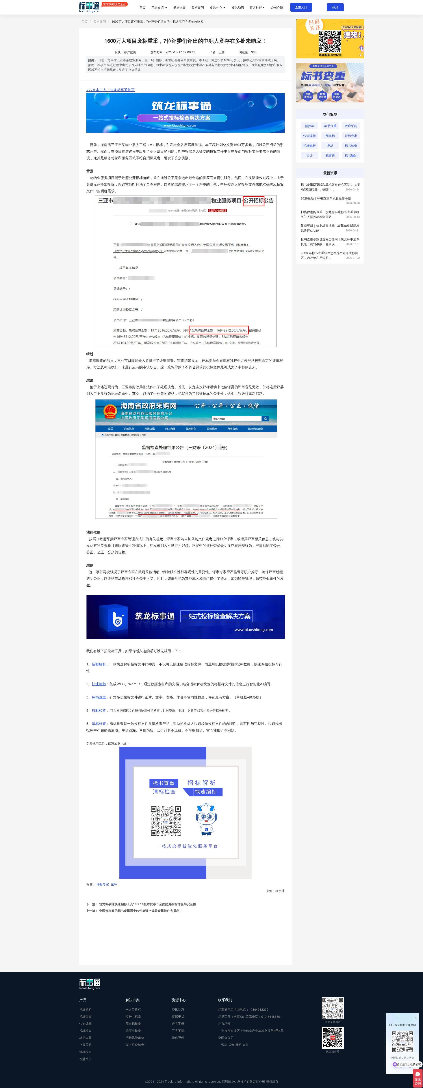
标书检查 (351, 145)
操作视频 (178, 1037)
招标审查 (85, 1016)
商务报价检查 (135, 1044)
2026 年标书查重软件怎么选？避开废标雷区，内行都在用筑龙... (330, 255)
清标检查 (85, 1051)
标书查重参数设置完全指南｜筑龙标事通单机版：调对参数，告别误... (330, 241)
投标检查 (99, 710)
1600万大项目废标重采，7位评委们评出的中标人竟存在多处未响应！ (159, 21)
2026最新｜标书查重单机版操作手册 (330, 198)
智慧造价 (85, 1059)
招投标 (309, 126)
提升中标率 (133, 1016)
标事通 (330, 155)
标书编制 (351, 155)
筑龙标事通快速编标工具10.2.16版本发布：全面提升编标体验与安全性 (147, 904)
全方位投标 (133, 1009)
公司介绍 (277, 7)
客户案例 (197, 7)
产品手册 (178, 1023)
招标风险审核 (135, 1037)
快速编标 (309, 135)
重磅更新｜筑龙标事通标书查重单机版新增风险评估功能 (330, 228)
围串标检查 (133, 1023)
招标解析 (309, 145)
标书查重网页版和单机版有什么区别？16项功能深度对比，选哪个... (330, 187)
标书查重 (330, 126)
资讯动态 (238, 7)
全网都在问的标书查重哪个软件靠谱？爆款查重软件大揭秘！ (140, 910)
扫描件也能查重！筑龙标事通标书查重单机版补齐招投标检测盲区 (330, 214)
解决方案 (179, 7)
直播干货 (178, 1016)
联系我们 (225, 999)
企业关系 (85, 1044)
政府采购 (351, 126)
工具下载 (178, 1030)
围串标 (330, 135)
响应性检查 (133, 1030)
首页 (142, 7)
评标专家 (102, 884)
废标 (114, 884)
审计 (309, 155)
